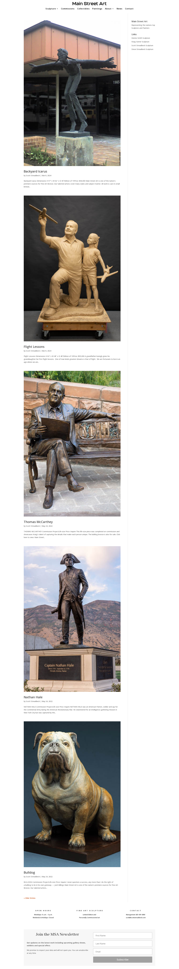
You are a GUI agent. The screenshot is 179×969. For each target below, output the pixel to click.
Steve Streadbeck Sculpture (142, 49)
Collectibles (83, 9)
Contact (129, 9)
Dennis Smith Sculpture (141, 38)
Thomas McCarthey (38, 522)
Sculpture (51, 9)
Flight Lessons (34, 346)
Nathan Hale (33, 697)
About (108, 9)
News (119, 9)
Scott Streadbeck (33, 175)
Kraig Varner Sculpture (140, 42)
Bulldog (29, 872)
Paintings (97, 9)
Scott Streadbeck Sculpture (142, 45)
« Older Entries (29, 898)
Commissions (68, 9)
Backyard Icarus (35, 171)
